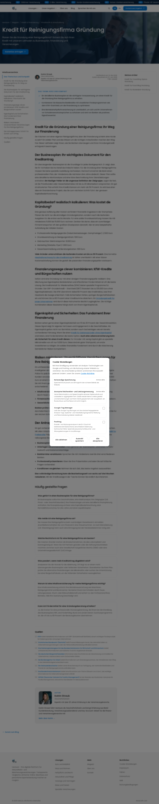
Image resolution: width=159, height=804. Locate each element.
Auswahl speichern (79, 439)
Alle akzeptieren (98, 439)
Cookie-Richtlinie (87, 373)
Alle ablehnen (61, 440)
